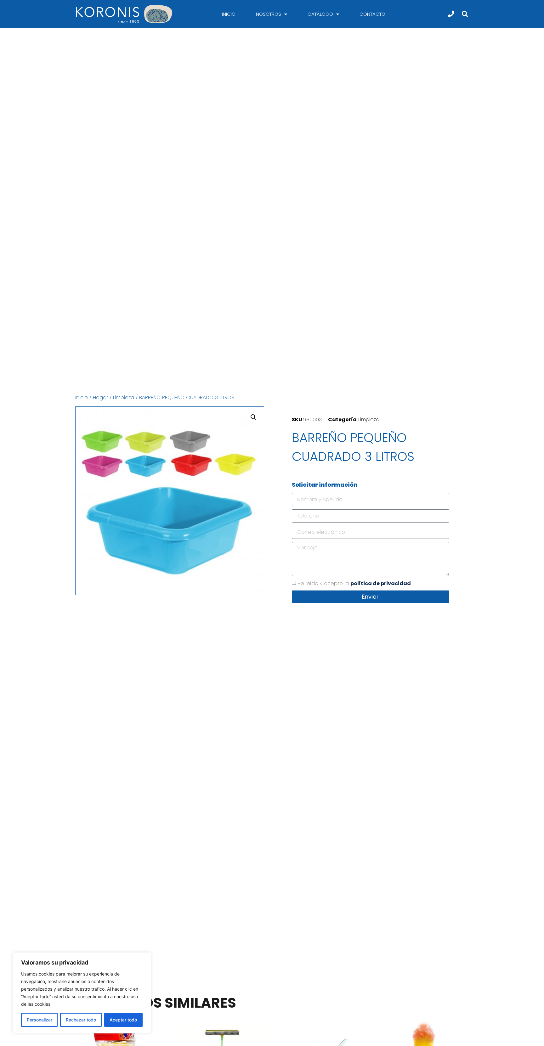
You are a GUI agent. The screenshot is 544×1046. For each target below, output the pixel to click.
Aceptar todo (123, 1019)
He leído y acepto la (354, 583)
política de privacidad (380, 583)
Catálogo (320, 14)
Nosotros (268, 14)
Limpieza (123, 397)
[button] (465, 14)
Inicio (228, 14)
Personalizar (39, 1019)
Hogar (100, 397)
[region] (82, 992)
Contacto (372, 14)
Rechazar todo (81, 1019)
